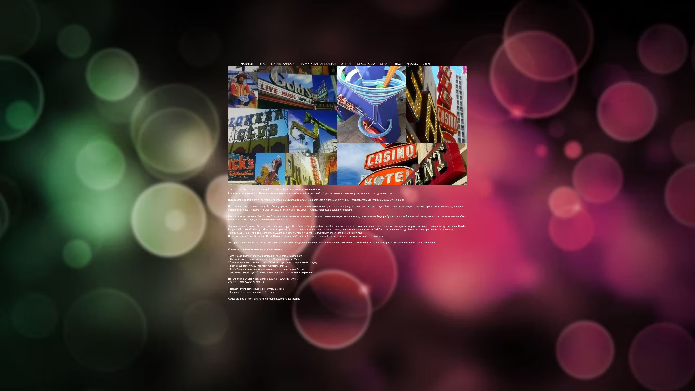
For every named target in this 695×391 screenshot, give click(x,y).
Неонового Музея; (292, 259)
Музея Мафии (273, 259)
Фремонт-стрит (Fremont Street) (246, 226)
